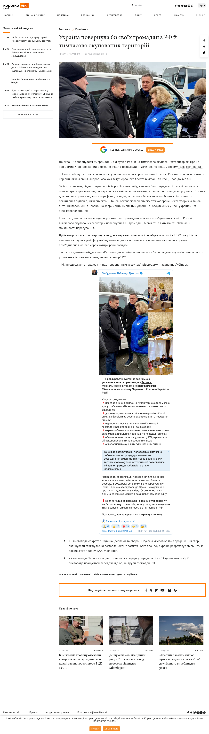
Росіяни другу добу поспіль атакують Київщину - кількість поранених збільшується (31, 52)
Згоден (95, 728)
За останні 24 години (18, 28)
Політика (63, 15)
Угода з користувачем (57, 712)
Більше (200, 15)
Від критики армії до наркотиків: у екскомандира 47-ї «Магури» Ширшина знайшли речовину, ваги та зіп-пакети (32, 94)
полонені (85, 574)
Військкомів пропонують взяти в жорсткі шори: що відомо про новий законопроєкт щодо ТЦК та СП (80, 661)
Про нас (33, 712)
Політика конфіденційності (92, 712)
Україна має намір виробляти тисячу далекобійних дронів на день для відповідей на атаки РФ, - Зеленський (31, 67)
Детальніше (111, 728)
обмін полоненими (104, 574)
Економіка (88, 15)
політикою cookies (104, 721)
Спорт (157, 15)
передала (146, 558)
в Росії (129, 162)
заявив (169, 541)
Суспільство (115, 15)
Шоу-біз (179, 15)
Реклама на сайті (12, 712)
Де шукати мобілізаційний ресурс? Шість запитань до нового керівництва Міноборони (127, 661)
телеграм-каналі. (190, 167)
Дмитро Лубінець (127, 574)
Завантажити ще (28, 114)
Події (138, 15)
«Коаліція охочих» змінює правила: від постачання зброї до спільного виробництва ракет (179, 661)
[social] (175, 5)
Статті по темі (69, 608)
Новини (8, 15)
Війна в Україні (35, 15)
